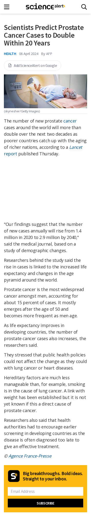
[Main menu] (8, 7)
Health (10, 53)
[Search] (84, 7)
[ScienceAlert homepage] (45, 7)
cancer (70, 121)
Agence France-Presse (29, 456)
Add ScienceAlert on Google (35, 65)
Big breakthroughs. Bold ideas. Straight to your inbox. (53, 476)
